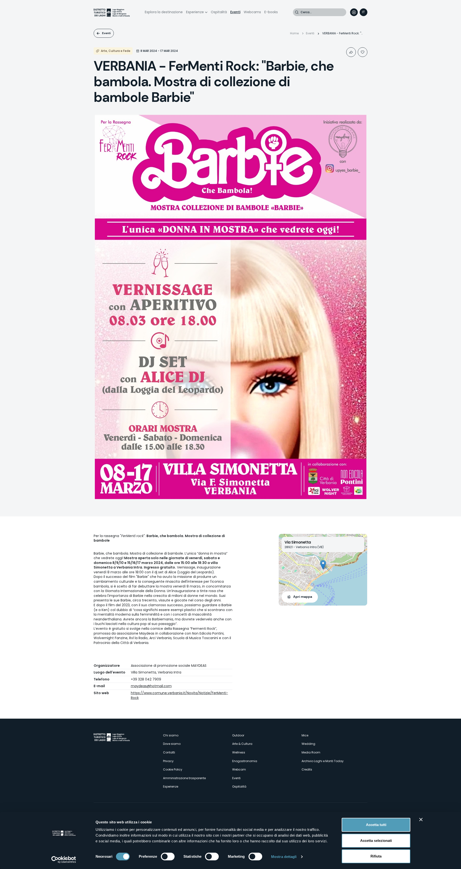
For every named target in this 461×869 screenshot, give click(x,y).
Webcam (239, 769)
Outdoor (238, 735)
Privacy (168, 761)
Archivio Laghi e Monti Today (323, 761)
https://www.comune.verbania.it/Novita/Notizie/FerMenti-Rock (179, 695)
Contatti (169, 752)
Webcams (252, 12)
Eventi (235, 12)
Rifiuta (376, 856)
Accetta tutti (376, 825)
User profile (354, 12)
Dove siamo (172, 744)
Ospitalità (219, 12)
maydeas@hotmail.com (151, 686)
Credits (307, 769)
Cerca (297, 12)
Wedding (308, 744)
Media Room (311, 752)
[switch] (168, 856)
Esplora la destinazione (164, 12)
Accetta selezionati (376, 840)
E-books (271, 12)
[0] (362, 52)
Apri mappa (302, 596)
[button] (323, 565)
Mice (305, 735)
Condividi (351, 52)
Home (294, 33)
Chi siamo (170, 735)
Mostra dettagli (284, 857)
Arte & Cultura (242, 744)
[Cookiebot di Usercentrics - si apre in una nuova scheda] (64, 859)
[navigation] (363, 12)
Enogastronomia (244, 761)
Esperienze (195, 12)
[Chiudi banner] (421, 819)
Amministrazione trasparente (184, 778)
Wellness (238, 752)
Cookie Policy (172, 769)
